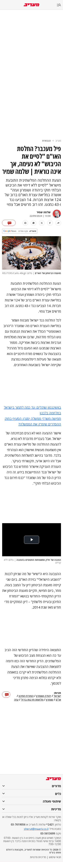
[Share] (58, 223)
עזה (16, 699)
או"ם (58, 699)
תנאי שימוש (55, 857)
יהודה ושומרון (43, 696)
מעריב (58, 140)
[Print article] (25, 223)
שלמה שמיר (44, 212)
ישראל (57, 696)
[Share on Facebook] (50, 223)
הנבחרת (46, 140)
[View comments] (9, 223)
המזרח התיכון (26, 696)
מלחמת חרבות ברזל (32, 699)
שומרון (49, 699)
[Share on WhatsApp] (33, 223)
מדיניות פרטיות (38, 857)
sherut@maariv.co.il (36, 829)
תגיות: (57, 693)
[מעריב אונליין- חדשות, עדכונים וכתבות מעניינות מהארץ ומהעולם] (31, 4)
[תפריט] (60, 5)
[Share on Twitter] (42, 223)
